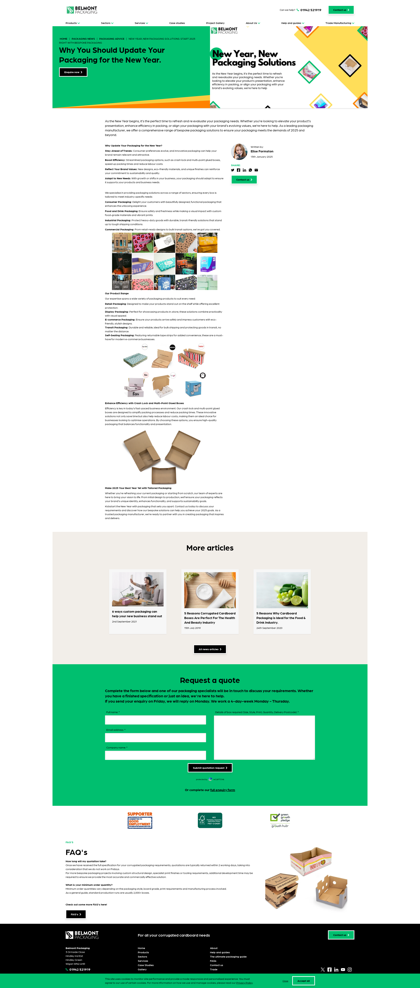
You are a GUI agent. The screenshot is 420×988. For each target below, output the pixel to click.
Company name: (116, 747)
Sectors (105, 22)
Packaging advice (111, 38)
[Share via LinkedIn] (244, 170)
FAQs (213, 960)
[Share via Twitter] (232, 170)
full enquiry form (222, 790)
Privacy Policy (244, 982)
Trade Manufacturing (338, 22)
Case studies (177, 22)
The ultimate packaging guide (228, 956)
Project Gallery (215, 22)
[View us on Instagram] (350, 970)
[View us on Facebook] (329, 970)
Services (140, 22)
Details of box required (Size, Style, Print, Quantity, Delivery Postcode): (257, 712)
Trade (213, 969)
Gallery (142, 969)
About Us (251, 22)
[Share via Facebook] (238, 170)
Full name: (113, 712)
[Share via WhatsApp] (250, 170)
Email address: (116, 729)
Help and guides (291, 22)
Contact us (216, 965)
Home (64, 38)
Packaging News (83, 38)
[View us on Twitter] (323, 970)
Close (285, 980)
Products (71, 22)
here (103, 904)
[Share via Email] (256, 170)
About (214, 947)
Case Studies (146, 965)
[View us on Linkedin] (336, 970)
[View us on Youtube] (343, 970)
